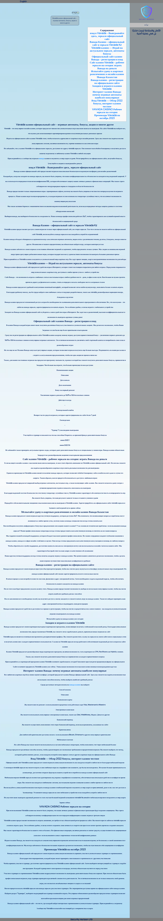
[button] (146, 25)
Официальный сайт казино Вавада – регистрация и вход (107, 58)
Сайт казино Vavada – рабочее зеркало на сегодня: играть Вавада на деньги (107, 65)
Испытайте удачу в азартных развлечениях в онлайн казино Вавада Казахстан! (107, 74)
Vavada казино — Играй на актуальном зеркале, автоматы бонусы (107, 51)
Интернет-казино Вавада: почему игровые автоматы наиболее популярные (107, 95)
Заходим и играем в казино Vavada (107, 87)
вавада (41, 158)
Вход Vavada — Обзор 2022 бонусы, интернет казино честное (107, 104)
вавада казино (75, 684)
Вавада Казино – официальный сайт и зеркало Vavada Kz (107, 43)
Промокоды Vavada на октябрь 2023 (107, 116)
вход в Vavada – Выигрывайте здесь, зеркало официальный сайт (107, 36)
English (23, 1)
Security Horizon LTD (81, 919)
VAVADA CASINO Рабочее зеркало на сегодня (107, 110)
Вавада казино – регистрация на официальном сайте (107, 81)
